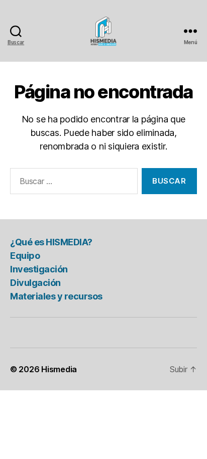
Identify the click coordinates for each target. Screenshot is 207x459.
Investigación (39, 269)
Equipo (25, 255)
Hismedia (59, 369)
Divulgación (35, 282)
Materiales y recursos (56, 296)
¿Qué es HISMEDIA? (51, 242)
